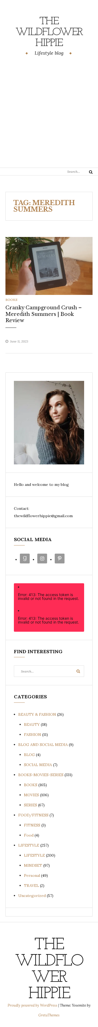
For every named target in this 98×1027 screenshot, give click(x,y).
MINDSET (33, 865)
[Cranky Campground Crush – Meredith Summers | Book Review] (49, 265)
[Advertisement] (49, 113)
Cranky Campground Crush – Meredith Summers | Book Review (43, 314)
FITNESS (32, 825)
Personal (32, 875)
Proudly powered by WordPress (33, 1005)
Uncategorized (32, 895)
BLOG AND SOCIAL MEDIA (43, 744)
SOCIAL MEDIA (38, 764)
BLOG (29, 754)
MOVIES (31, 794)
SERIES (30, 805)
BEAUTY (32, 724)
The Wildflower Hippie (49, 32)
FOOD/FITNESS (33, 815)
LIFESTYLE (28, 845)
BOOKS (11, 300)
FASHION (32, 734)
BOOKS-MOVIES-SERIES (40, 774)
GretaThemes (49, 1015)
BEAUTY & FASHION (37, 714)
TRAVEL (31, 885)
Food (28, 835)
